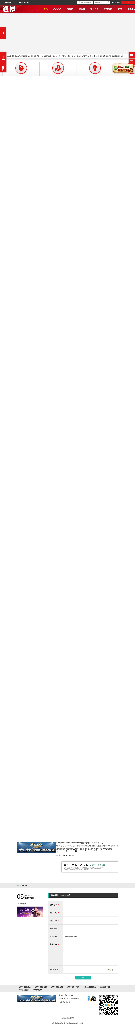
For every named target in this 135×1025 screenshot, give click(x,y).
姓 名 (54, 913)
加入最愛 (88, 843)
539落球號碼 (70, 855)
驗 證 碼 (54, 970)
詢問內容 (54, 944)
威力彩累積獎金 (25, 987)
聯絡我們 (23, 904)
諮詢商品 (53, 936)
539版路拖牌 (60, 855)
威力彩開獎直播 (41, 987)
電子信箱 (54, 921)
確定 (83, 977)
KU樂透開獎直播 (64, 1002)
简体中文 (100, 843)
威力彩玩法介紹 (73, 987)
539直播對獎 (107, 849)
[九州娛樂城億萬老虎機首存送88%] (36, 847)
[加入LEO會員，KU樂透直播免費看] (93, 999)
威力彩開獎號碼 (57, 987)
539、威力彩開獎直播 (109, 1005)
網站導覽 (94, 843)
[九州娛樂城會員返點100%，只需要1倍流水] (30, 912)
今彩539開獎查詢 (89, 987)
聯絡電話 (54, 928)
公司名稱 (54, 905)
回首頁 (82, 843)
